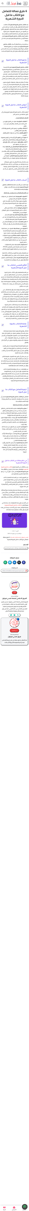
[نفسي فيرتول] (14, 3)
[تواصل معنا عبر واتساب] (25, 1207)
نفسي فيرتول (24, 537)
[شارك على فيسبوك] (24, 562)
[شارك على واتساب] (5, 562)
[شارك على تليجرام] (10, 562)
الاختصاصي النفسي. (16, 447)
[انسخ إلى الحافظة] (26, 571)
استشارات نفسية (15, 537)
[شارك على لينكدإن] (14, 562)
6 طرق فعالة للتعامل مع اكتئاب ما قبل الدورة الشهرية (16, 548)
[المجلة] (4, 1207)
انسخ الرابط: (14, 567)
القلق (7, 133)
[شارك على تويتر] (19, 562)
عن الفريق (14, 630)
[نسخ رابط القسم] (2, 61)
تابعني (14, 592)
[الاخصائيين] (14, 1207)
